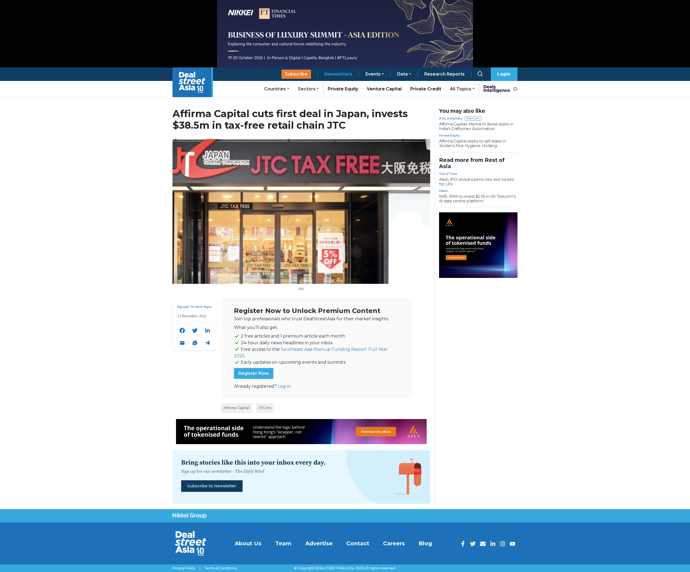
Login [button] (503, 74)
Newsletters (338, 74)
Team (283, 543)
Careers (394, 543)
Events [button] (373, 74)
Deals (443, 191)
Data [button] (402, 74)
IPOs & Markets (450, 118)
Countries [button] (275, 88)
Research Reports (444, 74)
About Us (248, 543)
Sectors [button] (307, 88)
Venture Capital (384, 88)
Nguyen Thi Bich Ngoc (194, 307)
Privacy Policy (183, 568)
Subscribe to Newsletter (211, 486)
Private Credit (425, 88)
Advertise (319, 543)
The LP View (448, 174)
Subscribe (296, 74)
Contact (357, 543)
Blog (425, 543)
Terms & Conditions (220, 568)
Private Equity (343, 88)
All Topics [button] (460, 88)
